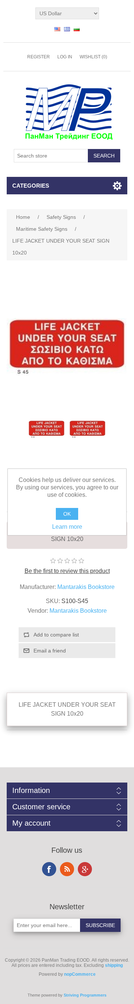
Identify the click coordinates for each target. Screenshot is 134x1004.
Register (38, 56)
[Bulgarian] (76, 29)
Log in (64, 56)
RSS (67, 869)
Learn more (67, 527)
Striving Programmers (85, 995)
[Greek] (67, 29)
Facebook (49, 869)
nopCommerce (80, 974)
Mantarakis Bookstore (86, 587)
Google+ (85, 869)
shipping (114, 965)
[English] (57, 29)
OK (67, 514)
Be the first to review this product (67, 571)
